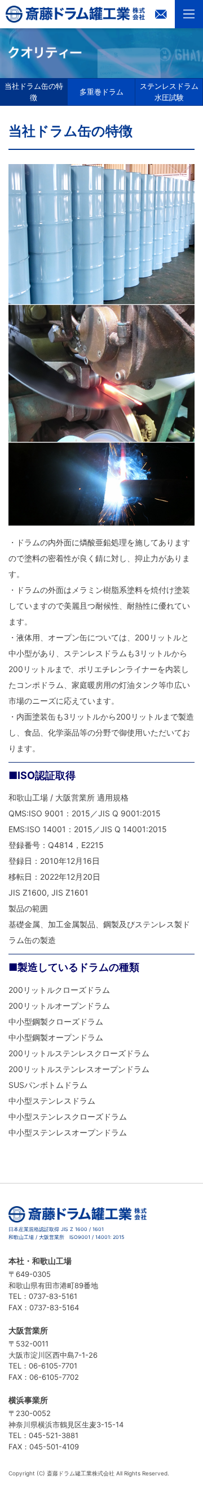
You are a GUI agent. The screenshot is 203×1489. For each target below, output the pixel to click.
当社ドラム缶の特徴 (34, 91)
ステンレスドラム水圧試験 (169, 91)
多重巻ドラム (101, 91)
